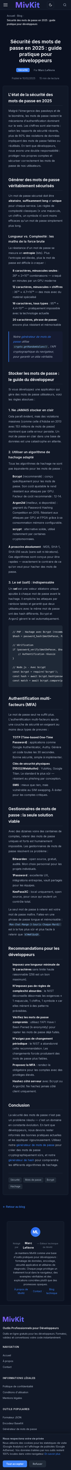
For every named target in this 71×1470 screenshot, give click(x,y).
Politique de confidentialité (18, 1386)
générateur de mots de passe (35, 1145)
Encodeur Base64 (13, 1423)
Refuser (37, 1463)
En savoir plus (52, 1453)
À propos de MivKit (21, 1291)
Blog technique (51, 1291)
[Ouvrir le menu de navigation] (5, 5)
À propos (8, 1361)
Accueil (7, 1355)
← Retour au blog (14, 1206)
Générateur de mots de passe (20, 1429)
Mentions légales (12, 1397)
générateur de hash (21, 1160)
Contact (37, 1291)
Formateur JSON (12, 1417)
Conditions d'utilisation (15, 1392)
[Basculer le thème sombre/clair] (50, 4)
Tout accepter (15, 1463)
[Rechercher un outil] (64, 4)
